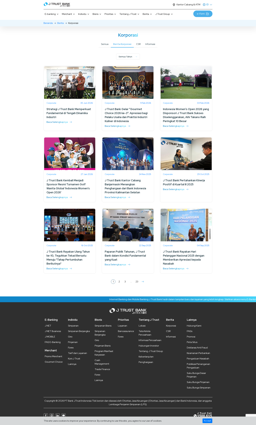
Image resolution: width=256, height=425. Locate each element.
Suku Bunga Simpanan (198, 387)
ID (207, 4)
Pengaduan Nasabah (198, 358)
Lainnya (72, 364)
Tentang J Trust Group (151, 351)
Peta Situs (192, 342)
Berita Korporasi (122, 44)
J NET (48, 325)
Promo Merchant (53, 356)
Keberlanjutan (146, 356)
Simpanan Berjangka (79, 331)
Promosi (191, 336)
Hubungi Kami (194, 325)
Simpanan (73, 325)
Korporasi (171, 325)
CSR (138, 44)
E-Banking (51, 319)
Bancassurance (126, 331)
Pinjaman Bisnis (103, 345)
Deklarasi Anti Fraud (197, 347)
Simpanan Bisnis (103, 325)
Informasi (150, 44)
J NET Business (53, 331)
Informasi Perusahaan (150, 340)
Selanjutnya (143, 281)
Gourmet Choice (54, 361)
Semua (104, 44)
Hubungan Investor (149, 345)
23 (137, 281)
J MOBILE (50, 336)
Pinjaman (73, 342)
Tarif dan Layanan (77, 353)
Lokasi (142, 325)
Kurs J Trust (74, 358)
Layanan (122, 325)
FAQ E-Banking (53, 342)
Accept (207, 420)
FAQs (189, 331)
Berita (60, 23)
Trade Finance (102, 369)
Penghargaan (146, 362)
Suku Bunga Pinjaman (198, 382)
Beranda (48, 23)
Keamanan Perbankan (198, 353)
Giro (70, 336)
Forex (71, 347)
